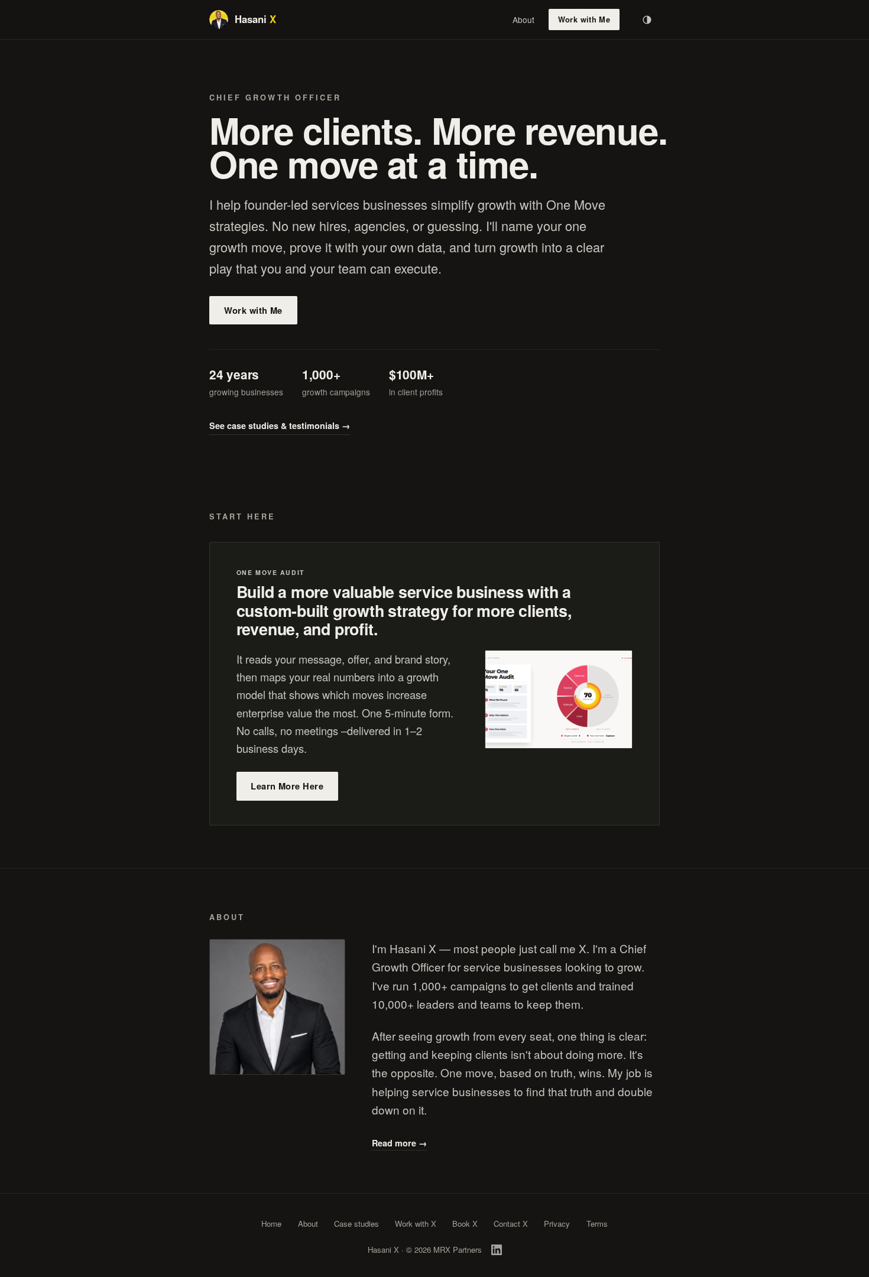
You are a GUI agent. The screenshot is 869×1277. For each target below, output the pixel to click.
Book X (465, 1223)
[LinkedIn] (496, 1249)
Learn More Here (287, 785)
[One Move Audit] (559, 699)
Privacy (557, 1223)
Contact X (511, 1223)
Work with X (415, 1223)
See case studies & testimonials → (279, 425)
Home (271, 1223)
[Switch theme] (647, 20)
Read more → (399, 1143)
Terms (597, 1223)
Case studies (356, 1223)
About (523, 19)
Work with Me (584, 19)
